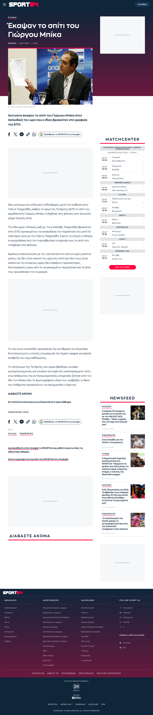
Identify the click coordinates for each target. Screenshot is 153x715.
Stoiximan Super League (55, 608)
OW (103, 704)
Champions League (52, 622)
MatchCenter (87, 608)
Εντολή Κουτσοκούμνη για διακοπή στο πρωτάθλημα (39, 402)
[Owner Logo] (76, 687)
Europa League (50, 627)
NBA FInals (48, 656)
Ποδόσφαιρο (26, 433)
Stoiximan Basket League (55, 636)
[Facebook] (9, 134)
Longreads (86, 660)
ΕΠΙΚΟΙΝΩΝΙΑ (69, 673)
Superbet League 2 (52, 613)
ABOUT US (53, 673)
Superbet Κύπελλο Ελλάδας (56, 617)
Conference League (52, 632)
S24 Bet (85, 636)
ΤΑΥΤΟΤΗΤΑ (38, 673)
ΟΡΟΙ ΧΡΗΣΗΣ (86, 673)
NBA (45, 651)
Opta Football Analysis (92, 627)
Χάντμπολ (9, 632)
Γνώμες (84, 651)
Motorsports (10, 636)
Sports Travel (87, 646)
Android (127, 643)
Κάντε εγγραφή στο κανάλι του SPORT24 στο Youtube (38, 459)
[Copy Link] (28, 134)
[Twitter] (15, 134)
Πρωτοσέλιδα (87, 622)
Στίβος (7, 641)
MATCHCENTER (123, 139)
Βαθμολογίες (87, 617)
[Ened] (76, 697)
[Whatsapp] (34, 134)
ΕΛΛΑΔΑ (12, 433)
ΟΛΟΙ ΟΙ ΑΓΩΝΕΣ (122, 267)
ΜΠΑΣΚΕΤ (107, 406)
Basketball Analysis (90, 632)
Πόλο (7, 627)
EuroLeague (49, 646)
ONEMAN (80, 704)
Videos (84, 613)
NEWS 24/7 (67, 704)
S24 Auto (85, 641)
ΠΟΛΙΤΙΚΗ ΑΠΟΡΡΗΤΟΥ (109, 673)
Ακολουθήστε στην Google (23, 448)
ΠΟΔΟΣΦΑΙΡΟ (108, 435)
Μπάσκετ (8, 613)
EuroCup (47, 660)
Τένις (6, 622)
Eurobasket (48, 665)
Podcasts (85, 656)
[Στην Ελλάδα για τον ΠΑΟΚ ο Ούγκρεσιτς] (138, 441)
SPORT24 (53, 704)
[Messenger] (22, 134)
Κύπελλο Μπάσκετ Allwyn (55, 641)
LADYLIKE (93, 704)
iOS (124, 647)
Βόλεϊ (7, 617)
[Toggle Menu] (4, 4)
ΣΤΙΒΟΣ (105, 454)
